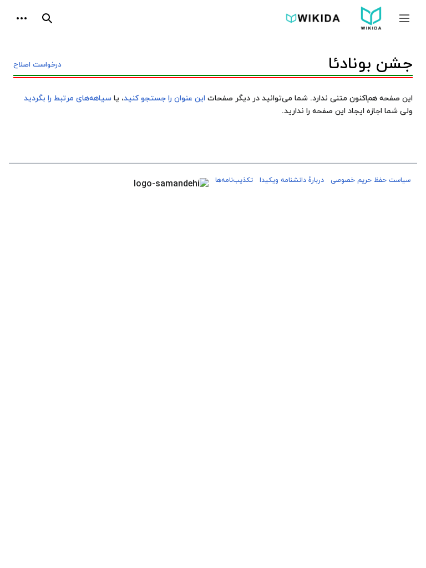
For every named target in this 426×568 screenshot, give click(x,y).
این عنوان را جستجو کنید (164, 98)
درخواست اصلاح (37, 65)
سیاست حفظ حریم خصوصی (370, 180)
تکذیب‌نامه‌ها (234, 180)
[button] (404, 18)
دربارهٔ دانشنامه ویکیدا (292, 180)
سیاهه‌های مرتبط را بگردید (67, 98)
